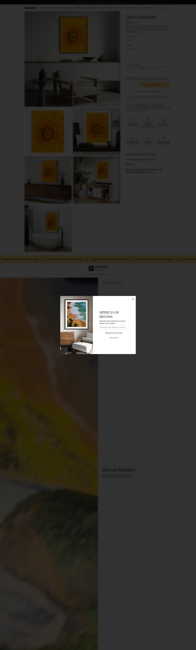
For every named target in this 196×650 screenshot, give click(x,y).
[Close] (132, 299)
